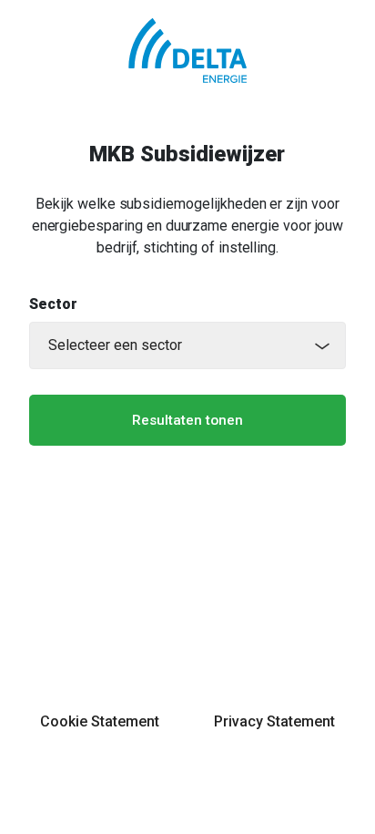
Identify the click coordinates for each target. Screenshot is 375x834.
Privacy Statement (274, 721)
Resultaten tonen (187, 420)
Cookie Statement (99, 721)
